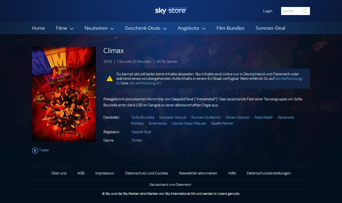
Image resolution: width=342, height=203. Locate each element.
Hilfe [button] (232, 173)
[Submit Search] (305, 11)
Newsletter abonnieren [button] (198, 173)
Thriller (136, 140)
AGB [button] (80, 173)
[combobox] (295, 11)
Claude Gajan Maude (189, 123)
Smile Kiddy (157, 123)
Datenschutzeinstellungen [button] (269, 173)
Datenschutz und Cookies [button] (146, 173)
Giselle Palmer (222, 123)
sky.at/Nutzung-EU (145, 83)
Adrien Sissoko (238, 117)
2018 (107, 62)
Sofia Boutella (142, 117)
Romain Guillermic (206, 117)
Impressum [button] (104, 173)
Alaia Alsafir (263, 117)
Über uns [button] (58, 173)
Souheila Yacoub (173, 117)
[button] (267, 11)
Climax (113, 51)
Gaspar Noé (141, 132)
